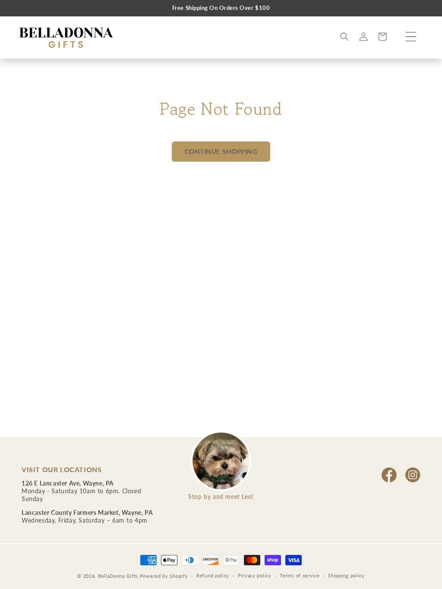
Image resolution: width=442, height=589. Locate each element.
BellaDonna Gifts (118, 576)
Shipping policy (346, 575)
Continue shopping (221, 151)
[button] (410, 36)
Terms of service (299, 575)
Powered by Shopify (164, 576)
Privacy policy (255, 575)
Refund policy (212, 575)
